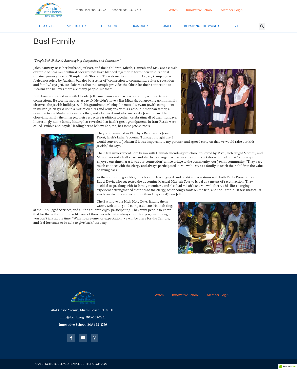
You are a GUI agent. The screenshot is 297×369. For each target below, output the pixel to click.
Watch (173, 10)
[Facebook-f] (71, 338)
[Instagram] (94, 338)
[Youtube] (83, 338)
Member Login (232, 10)
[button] (262, 26)
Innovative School (199, 10)
